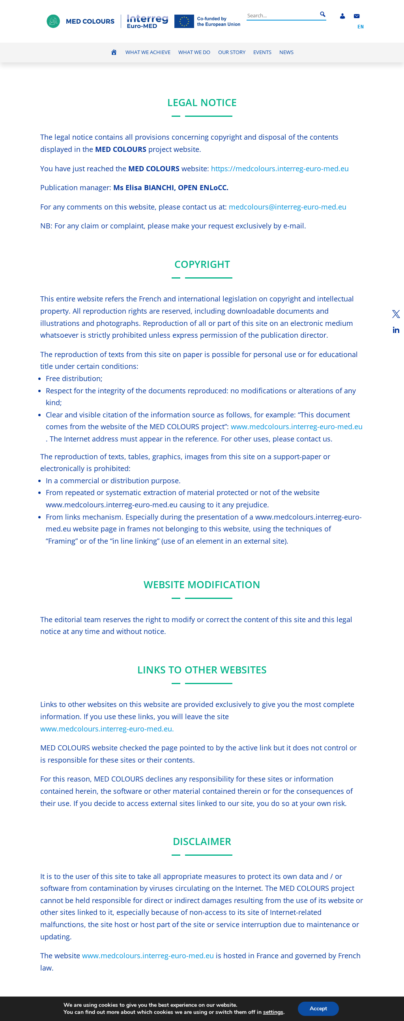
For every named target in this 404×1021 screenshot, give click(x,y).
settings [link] (273, 1012)
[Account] (342, 16)
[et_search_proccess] (322, 14)
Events (262, 52)
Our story (231, 52)
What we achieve (147, 52)
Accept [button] (318, 1008)
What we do (194, 52)
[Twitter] (396, 314)
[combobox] (282, 15)
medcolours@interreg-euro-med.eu (287, 206)
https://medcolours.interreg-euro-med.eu (280, 168)
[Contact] (357, 16)
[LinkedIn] (396, 330)
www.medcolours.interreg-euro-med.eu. (107, 728)
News (286, 52)
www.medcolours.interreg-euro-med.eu (297, 426)
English (360, 27)
